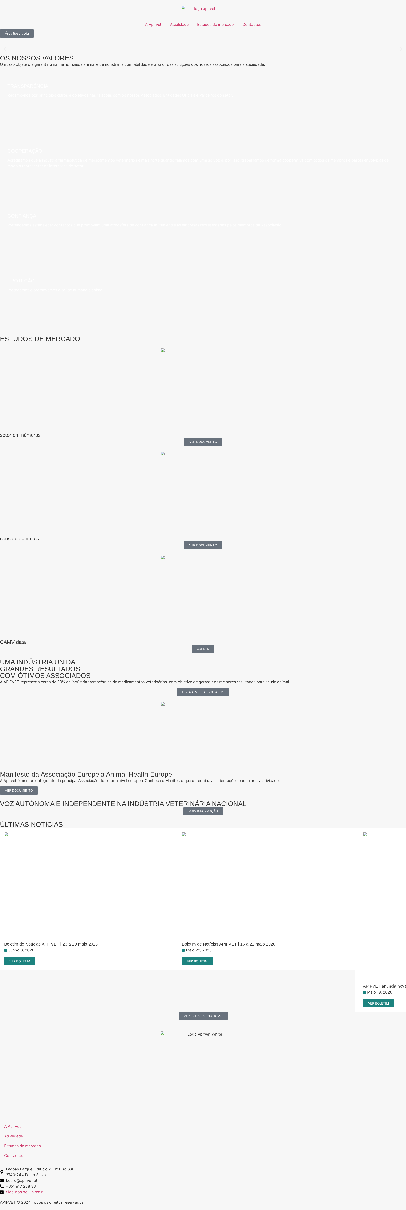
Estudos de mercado (215, 24)
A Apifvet (153, 24)
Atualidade (179, 24)
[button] (4, 49)
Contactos (251, 24)
